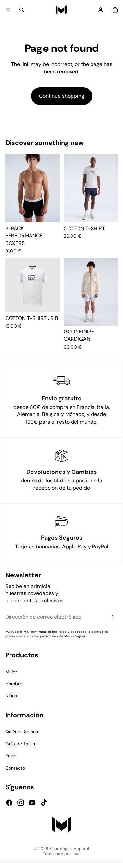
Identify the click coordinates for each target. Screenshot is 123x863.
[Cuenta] (100, 10)
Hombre (13, 684)
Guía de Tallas (20, 744)
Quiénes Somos (21, 731)
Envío (10, 756)
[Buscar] (21, 10)
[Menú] (7, 9)
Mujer (11, 672)
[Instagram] (21, 803)
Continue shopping (61, 95)
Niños (11, 696)
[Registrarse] (112, 617)
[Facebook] (9, 803)
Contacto (15, 768)
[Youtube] (32, 803)
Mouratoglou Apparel (69, 848)
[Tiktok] (44, 803)
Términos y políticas (61, 853)
